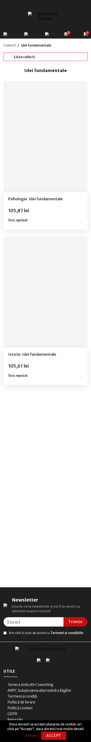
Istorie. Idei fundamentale (32, 354)
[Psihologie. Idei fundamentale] (45, 136)
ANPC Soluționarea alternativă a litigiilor (39, 690)
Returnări (15, 719)
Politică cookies (20, 708)
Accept (53, 735)
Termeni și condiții (22, 696)
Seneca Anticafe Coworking (30, 684)
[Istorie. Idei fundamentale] (45, 292)
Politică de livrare (21, 702)
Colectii (10, 45)
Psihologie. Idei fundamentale (35, 199)
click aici (31, 735)
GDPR (12, 714)
